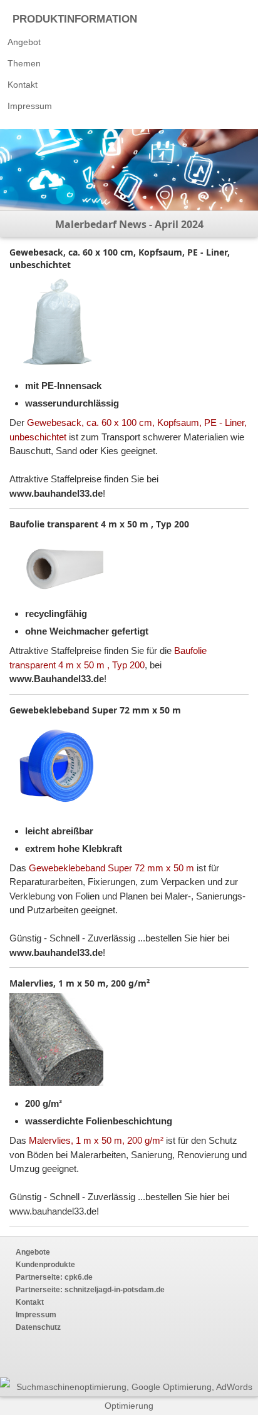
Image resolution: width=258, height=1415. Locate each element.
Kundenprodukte (45, 1264)
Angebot (24, 42)
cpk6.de (78, 1277)
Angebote (33, 1252)
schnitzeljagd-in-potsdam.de (114, 1289)
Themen (24, 63)
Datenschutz (38, 1327)
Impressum (30, 106)
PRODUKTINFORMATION (75, 19)
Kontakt (23, 85)
